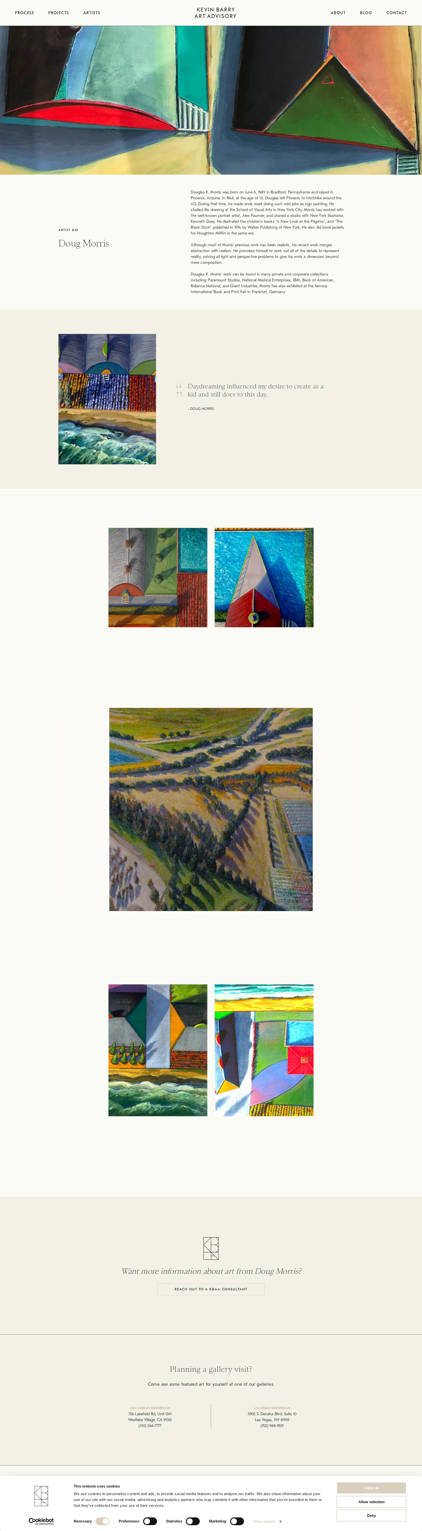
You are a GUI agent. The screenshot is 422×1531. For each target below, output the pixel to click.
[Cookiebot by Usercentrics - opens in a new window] (41, 1521)
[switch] (150, 1521)
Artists (91, 13)
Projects (58, 13)
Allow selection (372, 1502)
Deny (371, 1515)
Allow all (371, 1488)
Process (24, 13)
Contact (397, 13)
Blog (366, 13)
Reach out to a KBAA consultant (211, 1289)
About (338, 13)
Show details (264, 1521)
